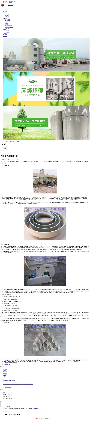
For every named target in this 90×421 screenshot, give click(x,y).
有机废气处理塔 (8, 25)
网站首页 (5, 11)
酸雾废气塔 (7, 20)
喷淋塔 (6, 21)
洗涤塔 (6, 24)
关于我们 (5, 13)
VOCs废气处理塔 (9, 27)
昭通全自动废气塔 (8, 364)
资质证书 (7, 15)
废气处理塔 (7, 19)
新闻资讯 (5, 29)
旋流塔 (6, 23)
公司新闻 (7, 30)
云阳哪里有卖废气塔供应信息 (10, 362)
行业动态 (7, 32)
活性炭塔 (7, 28)
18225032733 (5, 411)
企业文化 (7, 14)
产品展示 (5, 18)
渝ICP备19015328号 (34, 408)
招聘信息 (7, 16)
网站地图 (2, 2)
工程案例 (5, 33)
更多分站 (40, 408)
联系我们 (11, 2)
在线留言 (7, 2)
